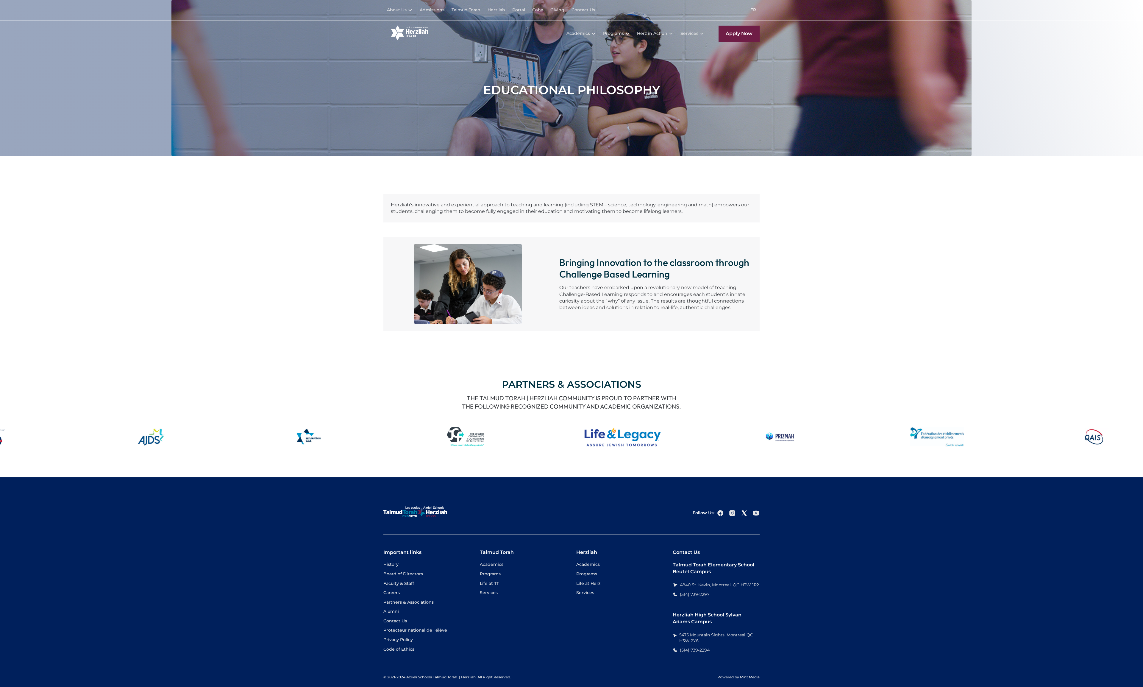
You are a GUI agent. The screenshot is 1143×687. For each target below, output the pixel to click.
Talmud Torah (466, 10)
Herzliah (496, 10)
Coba (537, 10)
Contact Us (583, 10)
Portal (518, 10)
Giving (557, 10)
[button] (399, 10)
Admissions (432, 10)
